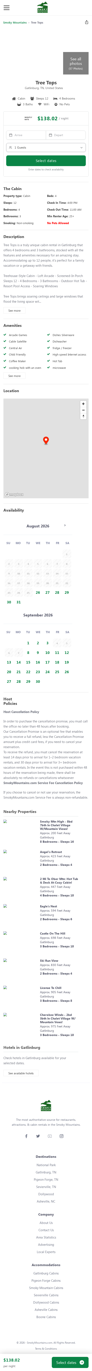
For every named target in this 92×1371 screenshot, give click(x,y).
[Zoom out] (83, 410)
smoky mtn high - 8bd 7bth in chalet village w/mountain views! (56, 825)
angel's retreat (51, 852)
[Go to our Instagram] (61, 1136)
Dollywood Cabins (46, 1302)
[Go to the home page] (42, 8)
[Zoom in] (83, 404)
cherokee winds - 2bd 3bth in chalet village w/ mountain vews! (58, 1018)
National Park (46, 1165)
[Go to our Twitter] (38, 1136)
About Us (46, 1223)
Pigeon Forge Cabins (46, 1280)
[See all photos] (32, 51)
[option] (38, 592)
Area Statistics (46, 1237)
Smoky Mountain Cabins (46, 1288)
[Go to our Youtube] (49, 1136)
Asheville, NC (46, 1201)
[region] (46, 448)
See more (14, 310)
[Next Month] (64, 525)
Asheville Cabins (46, 1309)
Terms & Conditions (46, 1348)
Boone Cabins (46, 1317)
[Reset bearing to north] (83, 416)
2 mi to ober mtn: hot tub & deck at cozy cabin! (59, 880)
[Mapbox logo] (14, 494)
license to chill (50, 988)
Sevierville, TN (46, 1187)
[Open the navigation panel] (6, 7)
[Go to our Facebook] (26, 1136)
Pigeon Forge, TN (46, 1179)
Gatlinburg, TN (46, 1172)
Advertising (46, 1244)
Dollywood (46, 1194)
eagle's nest (48, 906)
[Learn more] (20, 833)
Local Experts (46, 1252)
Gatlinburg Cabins (46, 1273)
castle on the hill (52, 933)
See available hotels (21, 1073)
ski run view (49, 960)
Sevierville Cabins (46, 1295)
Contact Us (46, 1230)
